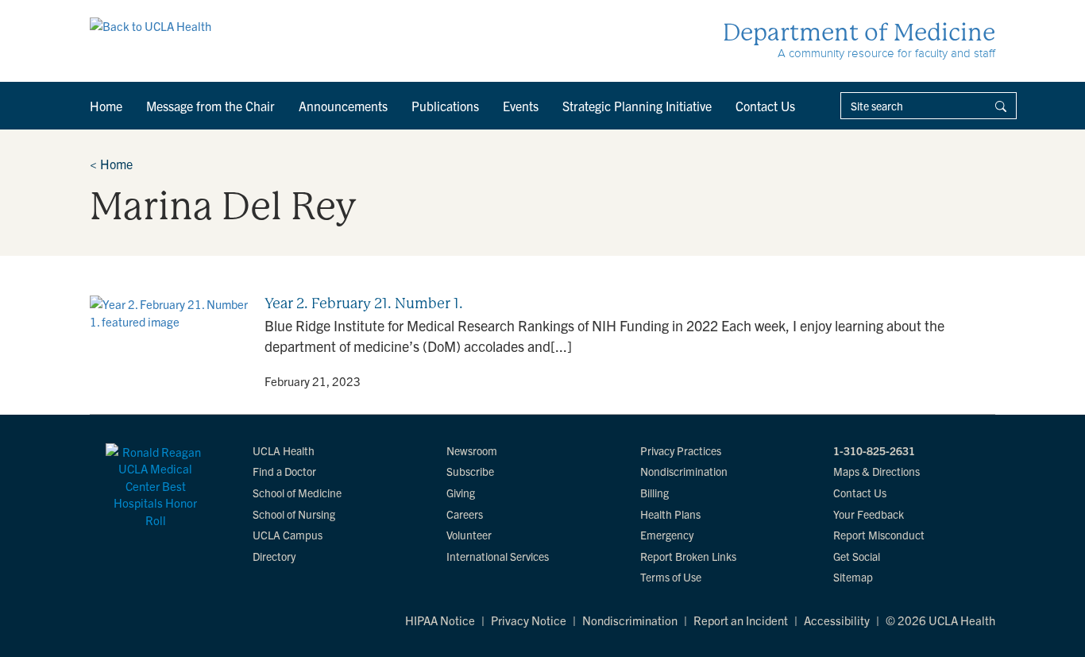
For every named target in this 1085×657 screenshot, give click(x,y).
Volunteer (469, 535)
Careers (464, 514)
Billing (654, 492)
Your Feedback (868, 514)
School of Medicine (297, 492)
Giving (460, 492)
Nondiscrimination (684, 471)
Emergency (666, 535)
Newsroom (471, 450)
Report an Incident (740, 620)
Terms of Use (670, 577)
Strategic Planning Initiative (637, 106)
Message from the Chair (210, 106)
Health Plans (670, 514)
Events (521, 106)
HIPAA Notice (440, 620)
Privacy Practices (680, 450)
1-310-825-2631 (874, 450)
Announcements (343, 106)
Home (106, 106)
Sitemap (853, 577)
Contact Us (765, 106)
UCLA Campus (287, 535)
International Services (497, 556)
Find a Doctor (284, 471)
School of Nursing (294, 514)
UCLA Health (284, 450)
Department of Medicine (859, 32)
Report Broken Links (688, 556)
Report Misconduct (879, 535)
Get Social (856, 556)
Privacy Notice (528, 620)
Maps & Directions (876, 471)
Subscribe (470, 471)
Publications (445, 106)
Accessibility (837, 620)
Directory (274, 556)
